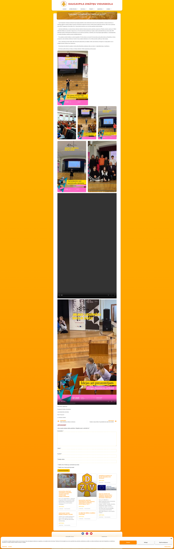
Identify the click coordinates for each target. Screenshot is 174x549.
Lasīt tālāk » (61, 506)
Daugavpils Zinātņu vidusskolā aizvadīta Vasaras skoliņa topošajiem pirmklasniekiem (65, 494)
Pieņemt (128, 542)
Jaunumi (64, 9)
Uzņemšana (99, 9)
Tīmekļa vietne (60, 459)
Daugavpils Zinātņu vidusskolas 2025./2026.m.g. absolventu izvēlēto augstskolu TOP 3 (87, 502)
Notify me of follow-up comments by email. (69, 464)
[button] (171, 538)
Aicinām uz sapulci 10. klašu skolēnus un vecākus (105, 477)
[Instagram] (87, 533)
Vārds (59, 448)
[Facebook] (83, 533)
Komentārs (60, 431)
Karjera (108, 9)
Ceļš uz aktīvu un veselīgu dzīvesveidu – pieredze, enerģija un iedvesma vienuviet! (106, 495)
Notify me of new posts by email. (66, 467)
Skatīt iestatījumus (163, 542)
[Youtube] (91, 533)
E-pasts (59, 453)
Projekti (91, 9)
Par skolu (10, 546)
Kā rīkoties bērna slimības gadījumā (87, 513)
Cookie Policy (4, 546)
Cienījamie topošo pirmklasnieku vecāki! (66, 513)
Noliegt (145, 542)
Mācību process (73, 9)
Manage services (168, 546)
